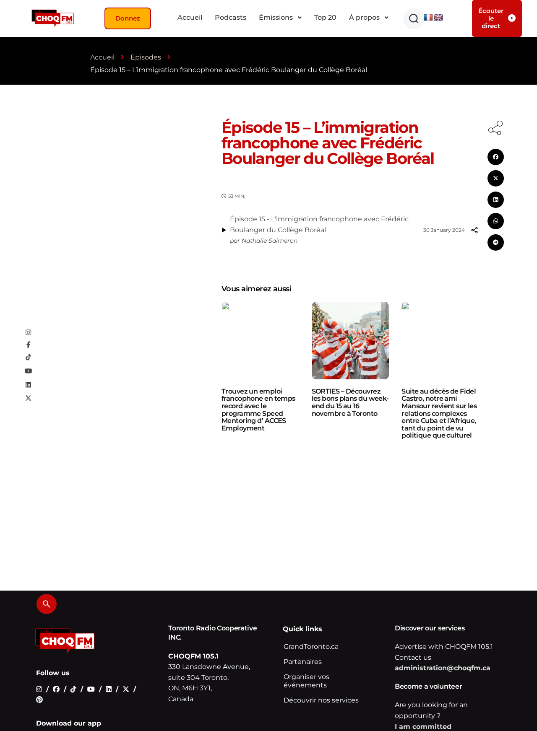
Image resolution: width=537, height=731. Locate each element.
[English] (438, 18)
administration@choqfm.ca (442, 668)
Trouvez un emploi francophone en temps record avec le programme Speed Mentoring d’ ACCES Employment (258, 409)
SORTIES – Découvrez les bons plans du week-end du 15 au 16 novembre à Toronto (350, 402)
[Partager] (474, 230)
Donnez (127, 18)
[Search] (46, 604)
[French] (428, 18)
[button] (413, 18)
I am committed (423, 727)
